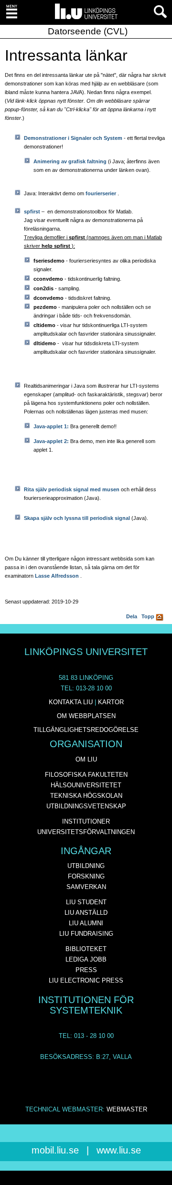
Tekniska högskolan (86, 795)
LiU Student (86, 902)
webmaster (127, 1109)
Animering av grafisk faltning (70, 161)
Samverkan (86, 886)
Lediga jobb (86, 959)
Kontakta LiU (71, 702)
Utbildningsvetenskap (86, 806)
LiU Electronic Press (86, 980)
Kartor (111, 702)
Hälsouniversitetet (86, 785)
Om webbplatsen (86, 715)
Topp (148, 616)
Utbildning (86, 865)
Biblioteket (86, 948)
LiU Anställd (86, 912)
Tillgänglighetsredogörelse (86, 729)
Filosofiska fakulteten (86, 774)
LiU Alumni (86, 923)
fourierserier (102, 193)
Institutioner (86, 821)
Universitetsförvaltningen (86, 832)
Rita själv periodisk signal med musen (72, 489)
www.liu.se (119, 1150)
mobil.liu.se (55, 1150)
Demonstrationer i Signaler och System (74, 138)
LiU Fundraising (86, 933)
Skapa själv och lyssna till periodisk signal (77, 518)
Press (86, 969)
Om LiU (86, 759)
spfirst (32, 211)
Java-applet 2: (51, 441)
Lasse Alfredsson (57, 576)
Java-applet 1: (51, 426)
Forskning (86, 876)
